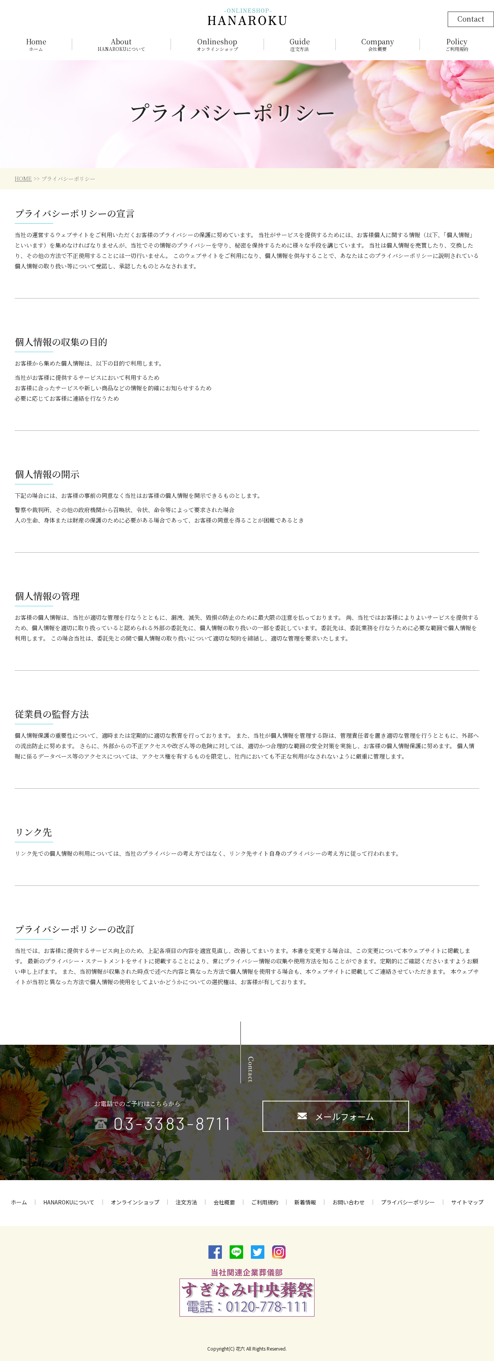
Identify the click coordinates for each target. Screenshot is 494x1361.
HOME (23, 178)
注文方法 (186, 1202)
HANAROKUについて (69, 1202)
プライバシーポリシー (408, 1202)
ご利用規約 (264, 1202)
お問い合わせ (348, 1202)
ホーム (19, 1202)
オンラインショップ (135, 1202)
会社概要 (224, 1202)
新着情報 (305, 1202)
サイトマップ (467, 1202)
